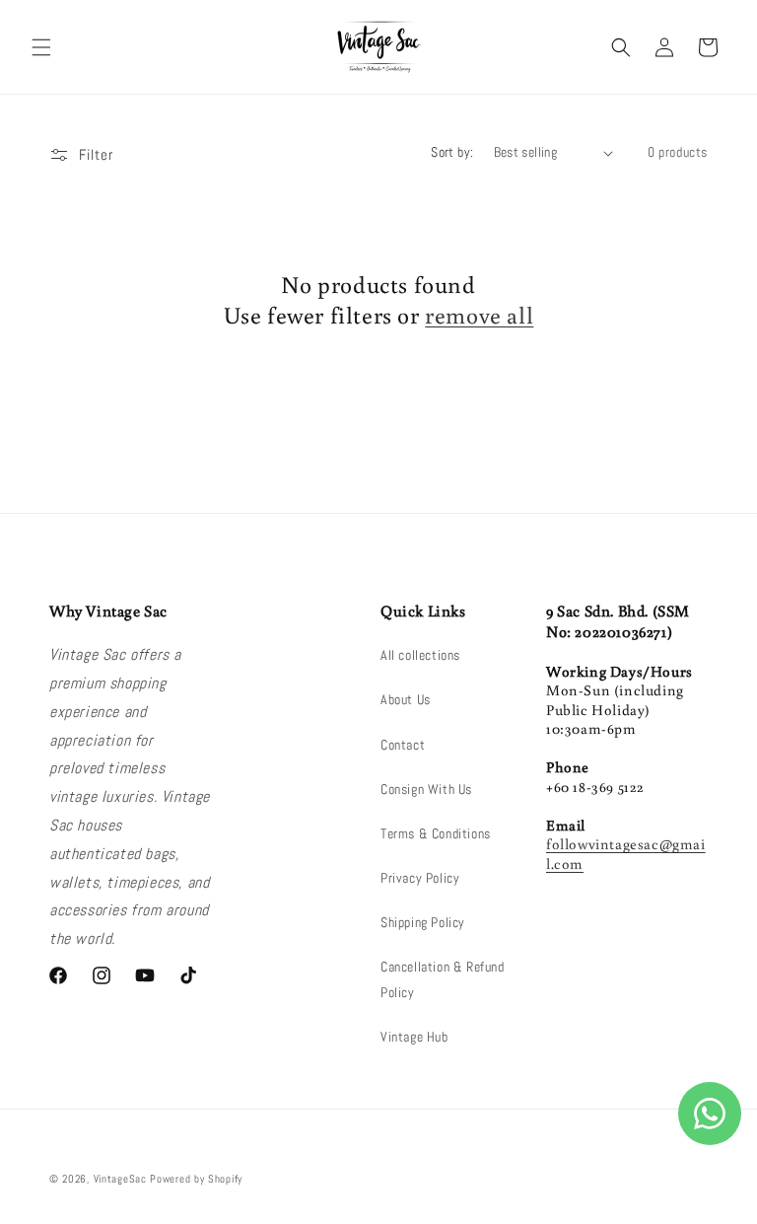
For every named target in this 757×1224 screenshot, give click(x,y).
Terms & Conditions (435, 833)
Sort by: (452, 152)
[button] (41, 47)
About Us (405, 699)
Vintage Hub (414, 1036)
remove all (479, 314)
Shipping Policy (422, 922)
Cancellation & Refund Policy (442, 979)
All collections (420, 655)
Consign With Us (426, 789)
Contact (402, 745)
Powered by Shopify (196, 1179)
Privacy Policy (419, 878)
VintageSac (120, 1179)
